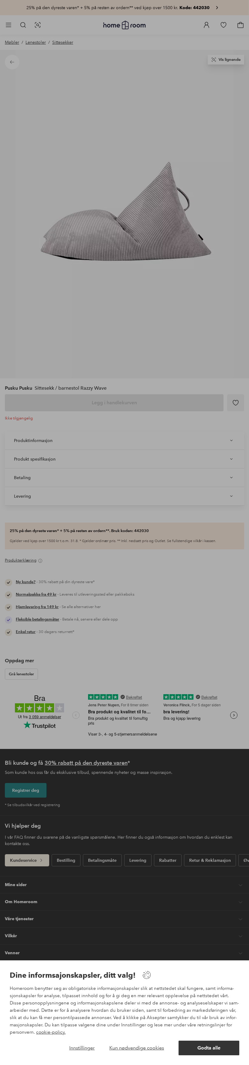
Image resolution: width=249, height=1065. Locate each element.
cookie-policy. (51, 1032)
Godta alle (208, 1048)
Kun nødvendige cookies (136, 1048)
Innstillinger (82, 1048)
